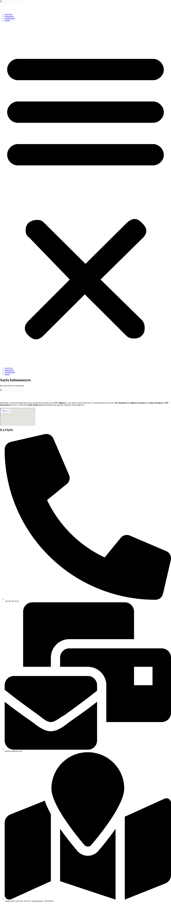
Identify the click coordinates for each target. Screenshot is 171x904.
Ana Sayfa (8, 14)
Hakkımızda (9, 16)
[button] (85, 194)
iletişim (7, 20)
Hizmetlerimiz (10, 18)
